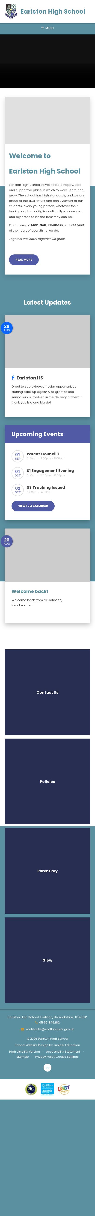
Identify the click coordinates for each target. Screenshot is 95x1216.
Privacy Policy (45, 1057)
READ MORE (24, 260)
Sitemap (22, 1057)
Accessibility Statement (63, 1052)
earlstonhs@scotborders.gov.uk (50, 1029)
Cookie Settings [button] (67, 1057)
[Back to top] (47, 1068)
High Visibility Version (24, 1052)
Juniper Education (66, 1045)
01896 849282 (49, 1022)
